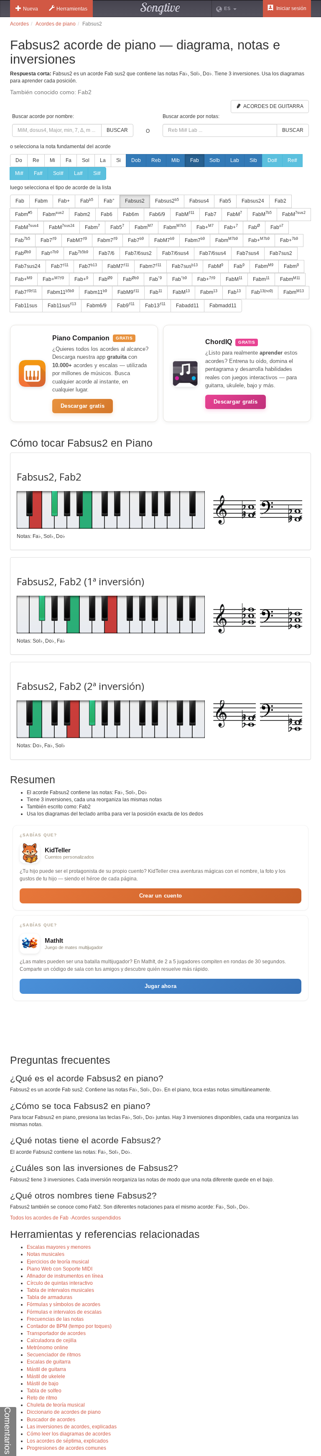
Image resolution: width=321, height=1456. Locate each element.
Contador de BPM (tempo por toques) (69, 1326)
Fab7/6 (107, 253)
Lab (234, 160)
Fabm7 (107, 240)
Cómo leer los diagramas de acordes (69, 1434)
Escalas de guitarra (49, 1362)
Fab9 (126, 305)
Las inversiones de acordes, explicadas (72, 1427)
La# (78, 173)
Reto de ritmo (42, 1398)
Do (18, 160)
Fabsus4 (199, 201)
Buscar (117, 130)
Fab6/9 (157, 214)
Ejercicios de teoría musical (58, 1262)
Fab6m (131, 214)
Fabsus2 (135, 201)
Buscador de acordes (51, 1420)
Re (36, 160)
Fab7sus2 (281, 253)
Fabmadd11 (223, 306)
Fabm (41, 201)
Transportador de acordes (56, 1333)
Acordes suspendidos (96, 1218)
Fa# (38, 173)
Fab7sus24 (28, 266)
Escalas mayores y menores (59, 1247)
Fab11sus (26, 306)
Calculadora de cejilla (51, 1340)
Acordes (19, 24)
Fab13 (155, 305)
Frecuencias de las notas (55, 1319)
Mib (175, 160)
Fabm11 (60, 292)
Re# (292, 160)
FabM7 (77, 240)
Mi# (19, 173)
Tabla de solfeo (44, 1391)
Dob (136, 160)
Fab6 (106, 214)
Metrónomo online (47, 1348)
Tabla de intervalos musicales (60, 1290)
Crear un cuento (160, 896)
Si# (97, 173)
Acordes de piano (56, 24)
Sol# (58, 173)
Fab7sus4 (248, 253)
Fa (68, 160)
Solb (214, 160)
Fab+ (64, 201)
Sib (253, 160)
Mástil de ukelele (46, 1376)
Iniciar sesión (290, 8)
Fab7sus (185, 266)
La (103, 160)
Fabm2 (82, 214)
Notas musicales (45, 1254)
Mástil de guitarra (46, 1369)
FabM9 (128, 292)
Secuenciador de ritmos (54, 1355)
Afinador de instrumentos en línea (65, 1276)
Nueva (30, 9)
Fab (194, 160)
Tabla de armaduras (49, 1297)
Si (118, 160)
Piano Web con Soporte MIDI (59, 1269)
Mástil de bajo (43, 1384)
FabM (185, 214)
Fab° (109, 201)
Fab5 (225, 201)
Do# (272, 160)
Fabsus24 (253, 201)
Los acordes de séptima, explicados (67, 1441)
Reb (156, 160)
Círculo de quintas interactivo (60, 1283)
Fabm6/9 (97, 306)
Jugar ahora (160, 986)
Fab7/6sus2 (138, 253)
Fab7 (211, 214)
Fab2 (280, 201)
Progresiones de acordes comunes (66, 1448)
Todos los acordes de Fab (39, 1218)
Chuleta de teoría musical (56, 1405)
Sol (85, 160)
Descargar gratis (82, 406)
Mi (52, 160)
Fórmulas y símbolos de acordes (63, 1304)
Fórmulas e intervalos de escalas (64, 1312)
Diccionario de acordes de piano (64, 1412)
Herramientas (71, 9)
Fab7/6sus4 (175, 253)
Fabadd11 (187, 306)
